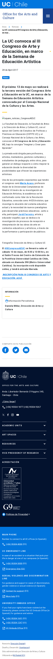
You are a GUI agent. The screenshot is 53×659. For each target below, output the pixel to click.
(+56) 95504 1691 (14, 618)
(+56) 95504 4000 (14, 544)
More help (10, 596)
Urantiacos (24, 647)
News (5, 78)
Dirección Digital (17, 644)
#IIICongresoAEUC (15, 248)
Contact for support (15, 591)
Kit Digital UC (18, 655)
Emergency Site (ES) (15, 569)
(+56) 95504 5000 (14, 563)
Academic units (12, 425)
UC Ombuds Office (14, 628)
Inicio (4, 27)
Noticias (15, 27)
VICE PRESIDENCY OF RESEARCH (20, 453)
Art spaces (9, 435)
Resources (9, 444)
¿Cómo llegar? (9, 401)
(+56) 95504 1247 (14, 623)
